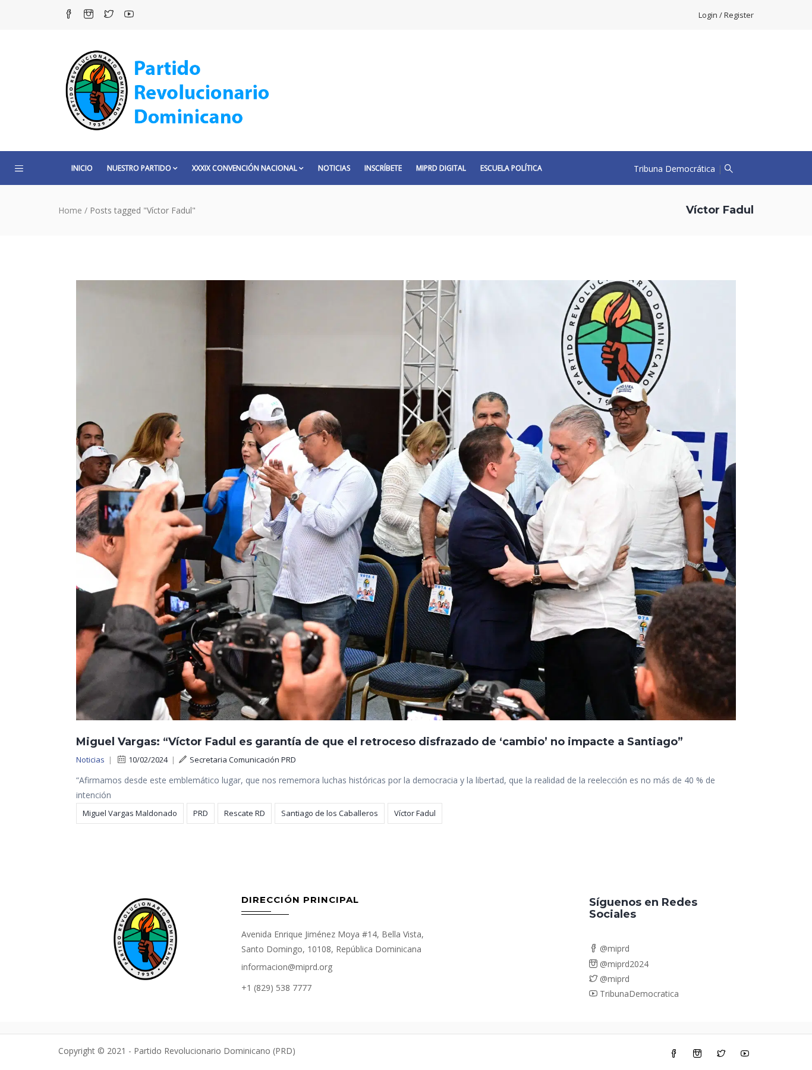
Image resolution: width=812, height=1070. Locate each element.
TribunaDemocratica (638, 993)
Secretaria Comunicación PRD (243, 759)
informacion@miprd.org (286, 966)
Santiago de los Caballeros (329, 813)
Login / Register (726, 15)
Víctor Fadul (415, 813)
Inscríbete (383, 168)
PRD (200, 813)
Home (70, 210)
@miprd (613, 948)
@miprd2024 (623, 963)
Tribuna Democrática (674, 168)
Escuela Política (511, 168)
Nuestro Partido (139, 168)
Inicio (82, 168)
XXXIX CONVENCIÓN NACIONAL (244, 168)
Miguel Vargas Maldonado (130, 813)
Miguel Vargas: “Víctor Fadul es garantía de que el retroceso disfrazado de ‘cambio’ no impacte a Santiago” (379, 741)
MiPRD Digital (441, 168)
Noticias (334, 168)
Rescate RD (244, 813)
